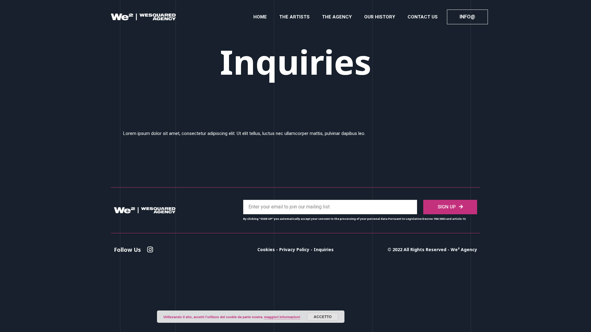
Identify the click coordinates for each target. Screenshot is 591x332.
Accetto (323, 316)
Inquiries (324, 249)
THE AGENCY (337, 17)
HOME (260, 17)
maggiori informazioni (282, 316)
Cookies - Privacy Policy (284, 249)
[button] (467, 17)
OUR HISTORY (379, 17)
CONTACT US (423, 17)
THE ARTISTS (294, 17)
